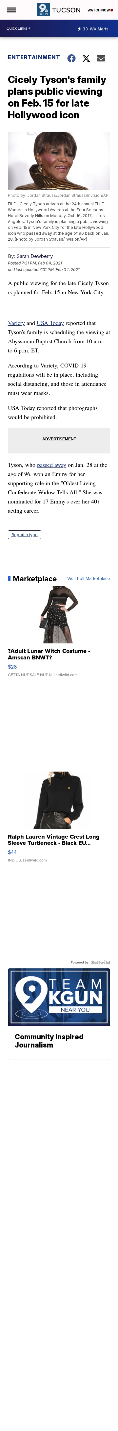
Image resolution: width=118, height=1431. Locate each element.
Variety (16, 323)
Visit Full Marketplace (88, 578)
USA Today (50, 323)
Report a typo (24, 534)
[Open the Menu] (11, 10)
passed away (51, 464)
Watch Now (99, 10)
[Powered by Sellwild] (100, 962)
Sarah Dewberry (34, 256)
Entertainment (33, 57)
